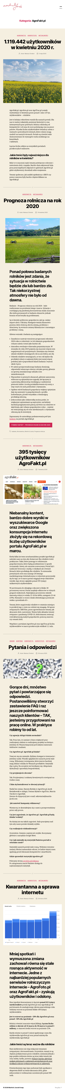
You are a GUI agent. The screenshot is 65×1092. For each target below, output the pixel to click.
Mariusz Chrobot (29, 53)
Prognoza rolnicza (39, 431)
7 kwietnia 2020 (42, 469)
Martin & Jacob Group (16, 1087)
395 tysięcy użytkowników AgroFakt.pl (32, 457)
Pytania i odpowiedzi (32, 647)
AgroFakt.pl (21, 35)
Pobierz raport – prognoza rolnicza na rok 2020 (30, 425)
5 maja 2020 (42, 53)
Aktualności (43, 35)
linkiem (13, 419)
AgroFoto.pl (32, 35)
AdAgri (12, 641)
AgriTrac (19, 641)
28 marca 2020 (42, 653)
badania (14, 431)
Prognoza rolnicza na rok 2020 (32, 203)
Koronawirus (20, 431)
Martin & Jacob (29, 431)
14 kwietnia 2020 (42, 212)
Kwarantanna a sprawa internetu (32, 889)
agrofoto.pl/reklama (31, 861)
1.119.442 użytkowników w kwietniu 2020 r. (32, 44)
